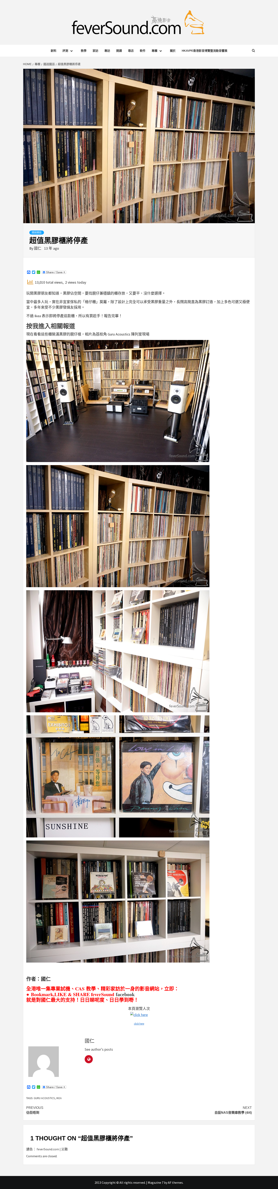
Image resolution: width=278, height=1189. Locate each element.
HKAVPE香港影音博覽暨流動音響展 (204, 50)
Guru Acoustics (44, 1098)
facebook (125, 994)
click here (139, 1023)
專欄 (154, 50)
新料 (53, 50)
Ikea (59, 1098)
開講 (119, 50)
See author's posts (99, 1049)
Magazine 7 (155, 1182)
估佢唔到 (34, 1110)
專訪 (107, 50)
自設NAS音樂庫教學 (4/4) (233, 1110)
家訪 (95, 50)
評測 (65, 50)
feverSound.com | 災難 (52, 1149)
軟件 (143, 50)
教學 (83, 50)
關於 (173, 50)
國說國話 (37, 232)
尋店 (131, 50)
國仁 (38, 248)
